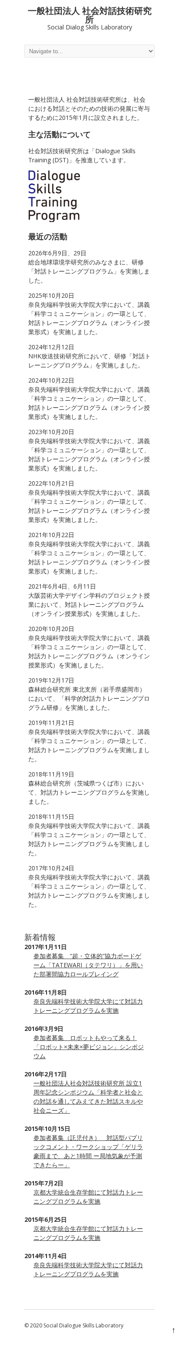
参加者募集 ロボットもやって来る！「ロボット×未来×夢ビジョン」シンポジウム (88, 1047)
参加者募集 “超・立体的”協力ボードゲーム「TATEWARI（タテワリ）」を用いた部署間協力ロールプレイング (88, 965)
